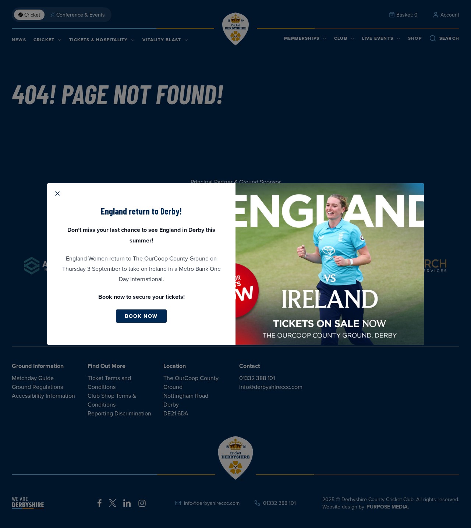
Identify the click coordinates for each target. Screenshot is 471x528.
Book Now (141, 316)
